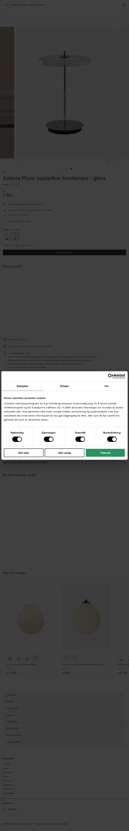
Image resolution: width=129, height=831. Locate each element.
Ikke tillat (23, 452)
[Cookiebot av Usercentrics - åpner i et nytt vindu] (110, 376)
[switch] (48, 439)
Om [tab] (106, 386)
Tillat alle (105, 452)
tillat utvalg (64, 452)
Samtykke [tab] (22, 386)
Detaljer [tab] (64, 386)
